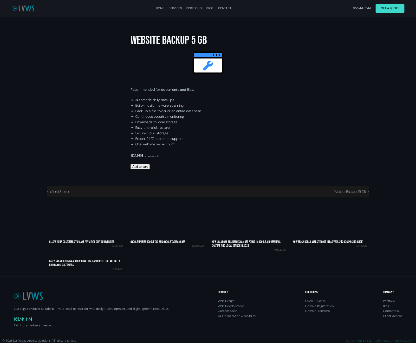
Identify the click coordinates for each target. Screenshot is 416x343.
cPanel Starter (59, 191)
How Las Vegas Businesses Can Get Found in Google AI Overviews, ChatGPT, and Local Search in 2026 (246, 244)
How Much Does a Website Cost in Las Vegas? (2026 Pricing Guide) (328, 242)
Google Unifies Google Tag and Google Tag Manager (157, 242)
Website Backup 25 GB (350, 191)
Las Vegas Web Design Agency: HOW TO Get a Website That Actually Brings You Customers (84, 263)
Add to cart (140, 166)
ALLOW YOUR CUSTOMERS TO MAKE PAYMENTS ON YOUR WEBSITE (81, 242)
